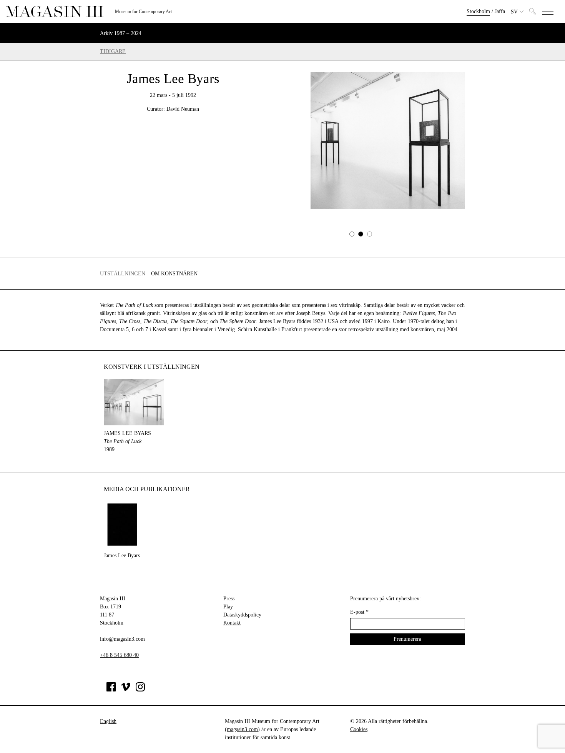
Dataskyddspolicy (242, 615)
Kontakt (232, 623)
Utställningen (122, 274)
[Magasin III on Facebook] (111, 690)
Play (228, 607)
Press (228, 598)
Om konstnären (174, 274)
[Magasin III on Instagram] (140, 690)
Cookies (358, 729)
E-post (359, 612)
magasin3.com (242, 729)
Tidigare (113, 51)
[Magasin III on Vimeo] (125, 690)
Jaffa (500, 11)
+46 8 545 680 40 (119, 655)
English (108, 721)
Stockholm (478, 11)
